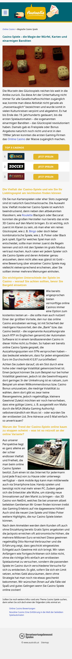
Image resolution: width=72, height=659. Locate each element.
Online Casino (16, 139)
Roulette (27, 215)
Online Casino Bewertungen (22, 608)
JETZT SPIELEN (45, 156)
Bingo (32, 231)
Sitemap (45, 642)
